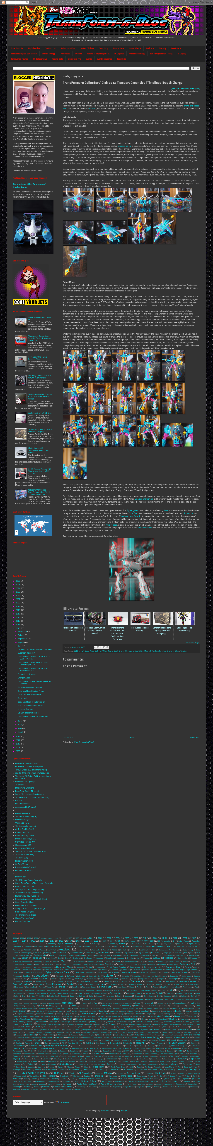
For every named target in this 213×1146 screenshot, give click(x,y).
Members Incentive (159, 651)
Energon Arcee (24, 678)
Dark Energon (102, 972)
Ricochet (103, 1046)
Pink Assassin (63, 1035)
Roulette (159, 1048)
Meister (115, 1019)
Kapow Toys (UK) (22, 832)
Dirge (60, 979)
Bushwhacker (182, 958)
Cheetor (185, 961)
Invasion (116, 1006)
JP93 (75, 1008)
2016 (18, 617)
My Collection (34, 48)
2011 (18, 740)
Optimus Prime (185, 1029)
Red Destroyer (101, 1043)
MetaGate (173, 1019)
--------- (18, 810)
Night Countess (108, 1027)
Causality (150, 961)
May (20, 725)
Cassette (116, 961)
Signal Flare (44, 1056)
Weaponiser (192, 1084)
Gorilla (91, 996)
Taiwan (86, 1067)
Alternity (162, 48)
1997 (63, 938)
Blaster (89, 955)
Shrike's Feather (151, 1053)
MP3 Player (68, 1024)
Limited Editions (87, 48)
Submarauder (131, 1064)
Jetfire (198, 1006)
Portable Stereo (140, 1035)
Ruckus (167, 1048)
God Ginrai (42, 996)
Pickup (51, 1035)
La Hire (74, 1011)
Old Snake (76, 1029)
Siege (26, 1056)
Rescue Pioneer (157, 1043)
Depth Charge (119, 651)
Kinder (157, 1008)
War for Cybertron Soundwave (30, 705)
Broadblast (99, 958)
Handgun (16, 999)
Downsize (124, 979)
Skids (79, 1056)
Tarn (179, 1067)
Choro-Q (194, 961)
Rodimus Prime (92, 1048)
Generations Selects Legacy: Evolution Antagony (40, 430)
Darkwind (154, 972)
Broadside (120, 958)
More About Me (17, 48)
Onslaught (133, 1029)
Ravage (37, 1043)
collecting (173, 964)
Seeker (179, 1051)
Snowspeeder (132, 1059)
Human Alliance (135, 48)
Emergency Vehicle (187, 981)
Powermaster (47, 1037)
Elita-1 (160, 981)
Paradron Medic (153, 1032)
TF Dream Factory (156, 1069)
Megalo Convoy (91, 1019)
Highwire (26, 1003)
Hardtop (48, 999)
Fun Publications (22, 804)
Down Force (103, 979)
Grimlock (128, 996)
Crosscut (94, 970)
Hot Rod (93, 1003)
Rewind (75, 1046)
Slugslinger (58, 1059)
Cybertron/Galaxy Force (57, 972)
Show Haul (22, 698)
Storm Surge (164, 1061)
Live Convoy (118, 1014)
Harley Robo (57, 999)
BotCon (18, 801)
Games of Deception (66, 993)
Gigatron (179, 993)
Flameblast (41, 990)
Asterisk (43, 950)
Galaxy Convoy (18, 993)
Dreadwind (17, 981)
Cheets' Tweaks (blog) (24, 918)
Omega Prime (87, 1029)
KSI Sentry (41, 1011)
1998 (70, 938)
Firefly (148, 987)
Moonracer (196, 1022)
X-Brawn (35, 1089)
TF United (72, 1073)
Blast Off (80, 955)
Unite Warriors (119, 1081)
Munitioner (124, 1024)
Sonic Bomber (156, 1059)
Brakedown (50, 958)
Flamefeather (53, 990)
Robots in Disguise (179, 1046)
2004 (118, 938)
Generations (116, 993)
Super (198, 1064)
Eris (34, 984)
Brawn (67, 958)
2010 (18, 744)
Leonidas (39, 1014)
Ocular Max (56, 1029)
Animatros (69, 946)
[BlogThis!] (98, 647)
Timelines (183, 651)
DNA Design (79, 979)
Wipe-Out (141, 1087)
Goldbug (64, 996)
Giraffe (197, 993)
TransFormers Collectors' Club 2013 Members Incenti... (33, 669)
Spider (42, 1061)
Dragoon (161, 979)
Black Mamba (26, 955)
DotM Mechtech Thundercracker (31, 702)
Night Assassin (82, 1027)
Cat (141, 961)
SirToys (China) (21, 864)
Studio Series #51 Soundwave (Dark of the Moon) (38, 450)
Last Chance (167, 1011)
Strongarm (52, 1064)
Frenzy (116, 990)
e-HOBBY (86, 981)
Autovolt (106, 950)
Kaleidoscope (106, 1008)
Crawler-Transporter (71, 970)
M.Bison (24, 1016)
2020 (18, 603)
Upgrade (175, 1081)
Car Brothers (79, 961)
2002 (100, 938)
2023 (18, 592)
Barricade (144, 950)
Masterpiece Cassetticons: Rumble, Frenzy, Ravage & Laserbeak (39, 338)
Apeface (108, 946)
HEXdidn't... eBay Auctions (26, 763)
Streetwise (41, 1064)
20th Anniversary (129, 941)
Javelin (181, 1006)
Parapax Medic (175, 1032)
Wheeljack (46, 1087)
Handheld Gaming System (32, 999)
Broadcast (110, 958)
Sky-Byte (118, 1056)
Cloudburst (134, 964)
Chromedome (18, 964)
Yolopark (44, 1089)
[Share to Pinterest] (107, 647)
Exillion (122, 984)
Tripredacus (146, 1079)
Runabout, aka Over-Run (131, 516)
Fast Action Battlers (89, 987)
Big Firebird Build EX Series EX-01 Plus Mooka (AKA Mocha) (40, 396)
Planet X (108, 1035)
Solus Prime (144, 1059)
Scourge (117, 1051)
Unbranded (66, 1081)
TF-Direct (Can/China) (24, 855)
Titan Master (113, 1076)
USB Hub (187, 1081)
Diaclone (197, 976)
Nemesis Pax (174, 1024)
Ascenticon (17, 950)
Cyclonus (90, 972)
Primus (167, 1037)
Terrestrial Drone (50, 1069)
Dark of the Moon (128, 972)
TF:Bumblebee (85, 1073)
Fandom (42, 987)
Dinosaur (43, 979)
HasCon (102, 999)
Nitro (173, 1027)
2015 (18, 621)
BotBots (16, 958)
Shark (66, 1053)
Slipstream (47, 1059)
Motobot (18, 1024)
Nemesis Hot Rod (160, 1024)
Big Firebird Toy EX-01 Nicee (40, 413)
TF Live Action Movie (31, 1072)
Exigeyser (113, 984)
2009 (18, 747)
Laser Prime (133, 1011)
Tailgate (77, 1067)
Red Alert (89, 1043)
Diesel (17, 979)
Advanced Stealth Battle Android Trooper (30, 944)
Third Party (103, 48)
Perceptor (18, 1035)
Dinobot (33, 979)
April (20, 728)
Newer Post (68, 738)
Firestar (155, 987)
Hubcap (160, 1003)
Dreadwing (28, 981)
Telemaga (16, 1069)
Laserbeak (145, 1011)
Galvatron (30, 993)
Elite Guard (170, 981)
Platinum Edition (120, 1035)
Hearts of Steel (137, 999)
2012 (18, 736)
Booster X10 (193, 955)
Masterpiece (118, 48)
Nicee (72, 1027)
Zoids (69, 1089)
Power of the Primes (191, 1035)
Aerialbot (51, 944)
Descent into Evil (151, 976)
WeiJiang (16, 1087)
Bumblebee (168, 958)
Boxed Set (37, 958)
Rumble (176, 1048)
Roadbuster (140, 1046)
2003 (109, 938)
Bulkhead (156, 958)
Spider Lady (52, 1061)
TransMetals (112, 1079)
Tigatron (87, 1076)
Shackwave (17, 1053)
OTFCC (21, 1032)
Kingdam (166, 1008)
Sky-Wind (127, 1056)
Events (89, 59)
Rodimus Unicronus (109, 1048)
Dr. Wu (133, 979)
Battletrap (47, 953)
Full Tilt (125, 990)
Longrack (169, 1014)
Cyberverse (79, 972)
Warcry (150, 1084)
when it (111, 525)
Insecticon (83, 1006)
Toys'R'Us (17, 1079)
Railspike (126, 1040)
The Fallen (120, 1073)
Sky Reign (108, 1056)
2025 (18, 585)
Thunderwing (64, 1076)
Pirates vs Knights (87, 1035)
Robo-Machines (163, 1046)
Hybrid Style (32, 1006)
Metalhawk (184, 1019)
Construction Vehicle (152, 967)
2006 (136, 938)
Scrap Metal (138, 1051)
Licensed (49, 1014)
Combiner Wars (64, 967)
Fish (196, 987)
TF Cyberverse (142, 1069)
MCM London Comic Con (42, 1019)
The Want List (50, 48)
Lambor (83, 1011)
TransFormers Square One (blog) (29, 893)
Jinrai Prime (60, 1008)
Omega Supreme (101, 1029)
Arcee (125, 946)
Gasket (79, 993)
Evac (41, 984)
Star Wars (92, 1061)
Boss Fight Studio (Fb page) (27, 791)
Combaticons (17, 967)
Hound (137, 1003)
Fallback (158, 984)
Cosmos (16, 970)
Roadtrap (151, 1046)
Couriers (38, 970)
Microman (30, 1022)
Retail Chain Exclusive (176, 1043)
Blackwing (63, 955)
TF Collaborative (40, 59)
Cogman (152, 964)
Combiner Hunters (46, 967)
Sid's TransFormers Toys (168, 1053)
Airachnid (103, 944)
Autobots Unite (83, 950)
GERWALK (149, 993)
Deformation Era (94, 976)
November (22, 632)
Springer (72, 1061)
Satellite (54, 1051)
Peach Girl (196, 1032)
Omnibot (114, 1029)
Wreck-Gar (194, 1087)
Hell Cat (181, 999)
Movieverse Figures (19, 59)
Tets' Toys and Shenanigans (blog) (29, 889)
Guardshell (167, 996)
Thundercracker (49, 1076)
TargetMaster (169, 1067)
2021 (18, 599)
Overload (86, 1032)
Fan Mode (19, 987)
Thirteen (174, 1073)
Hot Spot (128, 1003)
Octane (35, 1029)
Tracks (26, 1079)
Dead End (26, 976)
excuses (101, 984)
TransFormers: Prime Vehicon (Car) (33, 716)
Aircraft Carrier (137, 944)
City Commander (74, 964)
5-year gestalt (133, 510)
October (21, 635)
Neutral (37, 1027)
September (23, 639)
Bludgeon (134, 955)
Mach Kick (44, 1016)
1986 (36, 938)
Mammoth (126, 1016)
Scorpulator (107, 1051)
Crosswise (136, 970)
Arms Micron (192, 946)
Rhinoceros (85, 1046)
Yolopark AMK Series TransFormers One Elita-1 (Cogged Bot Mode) (39, 492)
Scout (126, 1051)
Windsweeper (104, 1087)
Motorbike (29, 1024)
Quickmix (95, 1040)
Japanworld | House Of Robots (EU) (30, 851)
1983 (15, 938)
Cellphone (161, 961)
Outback (30, 1032)
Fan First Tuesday (193, 984)
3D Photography (164, 941)
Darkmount (144, 972)
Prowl (37, 1040)
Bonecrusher (181, 955)
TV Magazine (184, 1079)
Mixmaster (139, 1022)
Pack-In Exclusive (127, 1032)
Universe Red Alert (26, 709)
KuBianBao (52, 1011)
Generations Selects (134, 993)
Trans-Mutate (82, 1079)
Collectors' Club (68, 48)
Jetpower (42, 1008)
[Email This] (95, 647)
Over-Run (39, 1032)
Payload (187, 1032)
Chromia (29, 964)
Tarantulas (157, 1067)
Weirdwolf (26, 1087)
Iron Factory (126, 1006)
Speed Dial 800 (22, 1061)
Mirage (130, 1022)
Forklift (99, 990)
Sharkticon (75, 1053)
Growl (159, 996)
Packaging (140, 1032)
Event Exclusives (104, 59)
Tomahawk (141, 1076)
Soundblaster (169, 1059)
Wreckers (26, 1089)
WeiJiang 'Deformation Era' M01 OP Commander (39, 377)
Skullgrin (88, 1056)
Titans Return (126, 1076)
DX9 (77, 981)
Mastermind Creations (24, 788)
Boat (159, 955)
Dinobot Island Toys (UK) (25, 839)
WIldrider (56, 1087)
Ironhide (137, 1006)
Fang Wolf (51, 987)
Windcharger (81, 1087)
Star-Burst (102, 1061)
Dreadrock (185, 979)
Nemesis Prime (188, 1024)
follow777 (105, 1111)
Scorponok (96, 1051)
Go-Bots (32, 996)
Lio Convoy (106, 1014)
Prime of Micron (131, 1037)
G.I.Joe (162, 990)
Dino (24, 979)
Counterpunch (27, 970)
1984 (22, 938)
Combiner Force (31, 967)
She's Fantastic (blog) (24, 902)
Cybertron (17, 972)
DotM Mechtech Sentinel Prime (31, 691)
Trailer (63, 1078)
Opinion (155, 1029)
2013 (76, 651)
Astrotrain (52, 950)
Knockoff (22, 1011)
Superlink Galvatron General (30, 687)
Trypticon (166, 1079)
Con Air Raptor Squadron (116, 967)
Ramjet (153, 1040)
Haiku (176, 996)
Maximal (147, 651)
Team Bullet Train (190, 1067)
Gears (87, 993)
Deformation (81, 976)
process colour (124, 146)
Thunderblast (34, 1076)
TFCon (98, 1073)
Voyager (67, 1084)
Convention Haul (173, 967)
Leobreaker (29, 1014)
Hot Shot (118, 1003)
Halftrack (194, 996)
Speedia (34, 1061)
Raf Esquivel (105, 1040)
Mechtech (58, 1019)
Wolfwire (157, 1087)
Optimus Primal (170, 1029)
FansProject (63, 987)
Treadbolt (123, 1079)
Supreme (41, 1067)
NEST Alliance (26, 1027)
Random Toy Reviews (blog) (27, 896)
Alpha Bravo (181, 944)
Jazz (189, 1006)
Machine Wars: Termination (85, 1016)
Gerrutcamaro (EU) (23, 845)
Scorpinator (74, 1051)
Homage (128, 651)
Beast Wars (176, 48)
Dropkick (60, 981)
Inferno (66, 1006)
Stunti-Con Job (98, 1064)
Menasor (152, 1019)
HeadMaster (122, 999)
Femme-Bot (105, 986)
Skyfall (153, 1056)
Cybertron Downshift (26, 653)
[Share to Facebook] (104, 647)
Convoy (188, 967)
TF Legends (119, 53)
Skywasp (28, 1059)
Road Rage (129, 1046)
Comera (80, 967)
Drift (51, 981)
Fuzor (155, 990)
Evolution (80, 984)
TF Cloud (101, 1069)
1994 (43, 938)
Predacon (59, 1037)
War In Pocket (132, 1084)
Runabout (194, 1048)
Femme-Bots (57, 59)
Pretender (86, 1037)
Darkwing (164, 972)
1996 (56, 938)
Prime (107, 1037)
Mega (69, 1019)
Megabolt (79, 1019)
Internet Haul (94, 1006)
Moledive (179, 1022)
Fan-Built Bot (31, 987)
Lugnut (15, 1016)
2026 (18, 581)
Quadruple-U (64, 1040)
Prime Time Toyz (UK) (24, 835)
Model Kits (121, 59)
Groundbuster (149, 996)
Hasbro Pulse (89, 999)
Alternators (17, 946)
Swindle (60, 1067)
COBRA (143, 964)
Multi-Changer (110, 1024)
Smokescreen (111, 1059)
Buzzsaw (193, 958)
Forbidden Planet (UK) (24, 871)
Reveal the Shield (35, 1046)
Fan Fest (167, 984)
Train (72, 1079)
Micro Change (18, 1022)
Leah (188, 1011)
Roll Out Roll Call (125, 1048)
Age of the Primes (82, 944)
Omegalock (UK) (22, 823)
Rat (191, 1040)
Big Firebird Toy (130, 953)
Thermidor (148, 1073)
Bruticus (146, 958)
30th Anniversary (146, 941)
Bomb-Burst (169, 955)
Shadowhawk (56, 1053)
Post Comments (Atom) (84, 742)
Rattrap (27, 1043)
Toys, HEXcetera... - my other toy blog (31, 770)
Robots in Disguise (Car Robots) (24, 53)
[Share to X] (101, 647)
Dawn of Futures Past (179, 972)
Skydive (145, 1056)
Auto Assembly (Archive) (25, 807)
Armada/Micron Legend (162, 946)
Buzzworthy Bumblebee (21, 961)
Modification (168, 1022)
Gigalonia (169, 993)
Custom (168, 970)
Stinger (144, 1061)
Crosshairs (114, 970)
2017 (18, 614)
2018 (18, 610)
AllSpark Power (168, 944)
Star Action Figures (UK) (25, 842)
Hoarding (35, 1003)
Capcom (55, 961)
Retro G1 (194, 1043)
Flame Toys (30, 990)
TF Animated (65, 53)
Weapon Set (180, 1084)
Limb (75, 1014)
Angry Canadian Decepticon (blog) (30, 908)
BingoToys (167, 953)
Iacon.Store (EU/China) (25, 848)
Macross (101, 1016)
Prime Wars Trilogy (137, 53)
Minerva (110, 1022)
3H (174, 941)
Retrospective (19, 1046)
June (20, 721)
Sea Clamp (160, 1051)
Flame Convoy (18, 990)
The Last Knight (133, 1073)
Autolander (96, 950)
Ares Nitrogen (137, 946)
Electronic (135, 981)
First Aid (164, 987)
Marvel (145, 1016)
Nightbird (142, 1027)
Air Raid (95, 944)
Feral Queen (121, 987)
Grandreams (109, 996)
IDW (41, 1006)
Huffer (169, 1003)
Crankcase (48, 970)
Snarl (122, 1059)
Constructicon (135, 967)
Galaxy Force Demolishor (28, 713)
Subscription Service (170, 1064)
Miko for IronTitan (81, 1022)
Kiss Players (188, 1008)
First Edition (175, 987)
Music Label (135, 1024)
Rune (26, 1051)
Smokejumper (99, 1059)
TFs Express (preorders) (25, 826)
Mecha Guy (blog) (22, 921)
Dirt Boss (68, 979)
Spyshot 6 (82, 1061)
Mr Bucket (79, 1024)
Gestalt (159, 993)
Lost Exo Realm (192, 1014)
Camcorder (37, 961)
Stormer (174, 1061)
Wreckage (16, 1089)
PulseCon (46, 1040)
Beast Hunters (60, 953)
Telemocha (27, 1069)
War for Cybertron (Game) (87, 1084)
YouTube (53, 1089)
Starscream (144, 499)
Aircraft (81, 651)
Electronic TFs (74, 59)
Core (196, 967)
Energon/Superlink (21, 984)
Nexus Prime (62, 1027)
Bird (185, 953)
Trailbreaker (43, 1079)
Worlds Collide (182, 1087)
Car (63, 961)
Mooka (187, 1022)
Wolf (148, 1087)
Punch (55, 1040)
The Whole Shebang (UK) (26, 816)
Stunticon (111, 1064)
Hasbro (70, 999)
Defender (60, 976)
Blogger (125, 955)
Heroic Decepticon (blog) (25, 905)
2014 (18, 625)
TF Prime (78, 53)
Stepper (125, 1061)
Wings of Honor (129, 1087)
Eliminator (150, 981)
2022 (18, 596)
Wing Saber (116, 1087)
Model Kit (157, 1022)
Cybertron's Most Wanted (33, 972)
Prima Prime (98, 1037)
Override (104, 1032)
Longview (179, 1014)
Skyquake (174, 1056)
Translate (65, 1102)
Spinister (63, 1061)
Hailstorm (184, 996)
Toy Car (159, 1076)
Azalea (114, 950)
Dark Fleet (114, 972)
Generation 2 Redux (99, 993)
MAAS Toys (34, 1016)
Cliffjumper (122, 964)
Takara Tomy (98, 1067)
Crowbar (146, 970)
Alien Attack (149, 944)
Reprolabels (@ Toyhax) (25, 867)
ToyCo (195, 1076)
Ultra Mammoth (53, 1081)
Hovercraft (148, 1003)
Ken (142, 1008)
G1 (170, 990)
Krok (32, 1011)
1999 (77, 938)
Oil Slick (66, 1029)
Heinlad (159, 999)
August (21, 642)
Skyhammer (163, 1056)
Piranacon (74, 1035)
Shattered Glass (173, 651)
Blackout (53, 955)
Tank (130, 1067)
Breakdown (88, 958)
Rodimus (65, 1048)
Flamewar (64, 990)
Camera (46, 961)
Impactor (58, 1006)
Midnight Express (66, 1022)
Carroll (99, 961)
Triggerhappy (135, 1079)
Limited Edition (138, 651)
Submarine (142, 1064)
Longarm (160, 1014)
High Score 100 (192, 999)
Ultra (30, 1081)
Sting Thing (135, 1061)
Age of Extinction (65, 944)
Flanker (73, 990)
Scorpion (84, 1051)
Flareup (81, 990)
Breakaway (77, 958)
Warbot (142, 1084)
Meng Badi (162, 1019)
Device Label (186, 976)
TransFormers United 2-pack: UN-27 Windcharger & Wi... (33, 663)
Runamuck (188, 513)
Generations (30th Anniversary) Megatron (35, 649)
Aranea (116, 946)
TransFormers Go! (97, 1079)
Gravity (119, 996)
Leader (178, 1011)
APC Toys (98, 946)
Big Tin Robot (143, 953)
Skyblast (137, 1056)
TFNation (108, 1073)
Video (50, 1084)
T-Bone (69, 1067)
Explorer (149, 984)
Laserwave (156, 1011)
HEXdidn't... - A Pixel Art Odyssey (29, 767)
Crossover (125, 970)
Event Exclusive (53, 984)
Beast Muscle (91, 953)
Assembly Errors (30, 950)
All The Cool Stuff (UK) (24, 829)
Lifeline (59, 1014)
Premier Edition (74, 1037)
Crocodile (84, 970)
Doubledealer (91, 979)
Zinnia (62, 1089)
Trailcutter (54, 1079)
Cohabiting (162, 964)
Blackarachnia (40, 955)
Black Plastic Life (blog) (25, 912)
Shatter (85, 1053)
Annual (78, 946)
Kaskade (117, 1008)
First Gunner (187, 987)
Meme (143, 1019)
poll (130, 1035)
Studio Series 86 (84, 1064)
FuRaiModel (145, 990)
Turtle (174, 1079)
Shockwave (125, 1053)
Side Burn (133, 513)
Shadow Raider (29, 1053)
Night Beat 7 (94, 1027)
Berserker (118, 953)
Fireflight (140, 987)
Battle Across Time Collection (169, 950)
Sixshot (72, 1056)
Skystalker (184, 1056)
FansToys (75, 987)
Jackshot (173, 1006)
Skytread (194, 1056)
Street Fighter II (29, 1064)
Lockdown (139, 1014)
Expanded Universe (135, 984)
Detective (163, 976)
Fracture (108, 990)
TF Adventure (74, 1069)
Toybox (187, 1076)
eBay (116, 981)
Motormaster (41, 1024)
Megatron (104, 1019)
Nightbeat (132, 1027)
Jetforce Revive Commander (26, 1008)
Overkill (77, 1032)
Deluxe (110, 651)
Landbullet (92, 1011)
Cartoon (107, 961)
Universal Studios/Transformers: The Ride (142, 1081)
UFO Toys (22, 1081)
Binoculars (178, 953)
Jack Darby (155, 1006)
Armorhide (180, 946)
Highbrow (16, 1003)
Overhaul (69, 1032)
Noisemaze (17, 1029)
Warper (158, 1084)
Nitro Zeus (194, 1027)
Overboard (49, 1032)
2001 (91, 938)
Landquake (114, 1011)
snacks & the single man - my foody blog (32, 773)
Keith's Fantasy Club (130, 1008)
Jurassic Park (84, 1008)
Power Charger (155, 1035)
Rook (143, 1048)
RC (63, 1043)
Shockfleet (113, 1053)
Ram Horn (136, 1040)
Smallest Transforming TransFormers (78, 1059)
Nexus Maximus (49, 1027)
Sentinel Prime (192, 1051)
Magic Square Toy (113, 1016)
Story (182, 1061)
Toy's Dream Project (173, 1076)
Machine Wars (68, 1016)
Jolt (68, 1008)
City (63, 964)
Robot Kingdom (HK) (24, 861)
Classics (109, 964)
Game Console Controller (46, 993)
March (21, 732)
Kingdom (176, 1008)
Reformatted (115, 1043)
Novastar (27, 1029)
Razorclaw (55, 1043)
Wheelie (36, 1087)
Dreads (194, 979)
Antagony (87, 946)
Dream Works (41, 981)
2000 (84, 938)
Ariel (147, 946)
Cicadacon (48, 964)
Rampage (162, 1040)
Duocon (69, 981)
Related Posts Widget (192, 643)
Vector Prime (24, 1084)
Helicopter (169, 999)
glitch (17, 996)
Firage (131, 987)
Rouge (150, 1048)
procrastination (180, 1037)
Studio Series (66, 1064)
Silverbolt (54, 1056)
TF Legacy (181, 53)
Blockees (116, 955)
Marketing (136, 1016)
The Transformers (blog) (25, 915)
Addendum (196, 941)
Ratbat (197, 1040)
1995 (50, 938)
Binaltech (150, 48)
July (20, 646)
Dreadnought (173, 979)
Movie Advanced (55, 1024)
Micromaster (41, 1022)
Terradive (37, 1069)
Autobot (64, 949)
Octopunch (45, 1029)
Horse (85, 1003)
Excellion (90, 984)
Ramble (145, 1040)
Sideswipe (193, 1053)
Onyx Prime (144, 1029)
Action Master (183, 941)
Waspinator (168, 1084)
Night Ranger (121, 1027)
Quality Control (77, 1040)
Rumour (185, 1048)
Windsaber (93, 1087)
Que (87, 1040)
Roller (137, 1048)
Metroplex (194, 1019)
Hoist (44, 1003)
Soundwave (182, 1059)
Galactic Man (193, 990)
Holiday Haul (54, 1003)
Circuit (57, 964)
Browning (130, 958)
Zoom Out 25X (79, 1089)
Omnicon (122, 1029)
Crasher (58, 970)
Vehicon (42, 1084)
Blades (71, 955)
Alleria (158, 944)
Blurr (153, 955)
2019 (18, 606)
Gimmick (188, 993)
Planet (99, 1035)
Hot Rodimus (107, 1003)
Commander (99, 967)
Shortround (138, 1053)
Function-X (134, 990)
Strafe (189, 1061)
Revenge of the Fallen (56, 1045)
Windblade (68, 1087)
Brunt (138, 958)
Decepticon (41, 975)
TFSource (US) (21, 858)
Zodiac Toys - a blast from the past (29, 794)
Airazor (92, 108)
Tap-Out (148, 1067)
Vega (34, 1084)
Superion (31, 1067)
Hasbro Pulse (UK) (23, 813)
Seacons (170, 1051)
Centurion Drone (173, 961)
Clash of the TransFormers (92, 964)
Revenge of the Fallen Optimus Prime (37, 358)
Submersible (153, 1064)
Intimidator (106, 1006)
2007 (145, 938)
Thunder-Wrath (20, 1076)
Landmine (103, 1011)
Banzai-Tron (133, 950)
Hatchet (111, 999)
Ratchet (19, 1043)
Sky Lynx (97, 1056)
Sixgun (63, 1056)
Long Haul (150, 1014)
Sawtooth (63, 1051)
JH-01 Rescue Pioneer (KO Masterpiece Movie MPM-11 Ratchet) (40, 471)
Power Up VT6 (22, 1037)
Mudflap (89, 1024)
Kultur (61, 1011)
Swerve (51, 1067)
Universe (163, 1081)
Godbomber (53, 996)
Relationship (128, 1043)
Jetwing (50, 1008)
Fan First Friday (178, 984)
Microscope (53, 1022)
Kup (67, 1011)
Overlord (95, 1032)
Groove (138, 996)
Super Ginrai (20, 1067)
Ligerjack (68, 1014)
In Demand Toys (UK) (24, 820)
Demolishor (126, 976)
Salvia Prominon (42, 1051)
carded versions (145, 528)
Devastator (174, 976)
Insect (74, 1006)
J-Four (145, 1006)
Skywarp (16, 1059)
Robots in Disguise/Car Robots (44, 1048)
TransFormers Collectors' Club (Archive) (32, 797)
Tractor (33, 1079)
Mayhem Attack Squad (21, 1019)
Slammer (37, 1059)
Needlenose (147, 1024)
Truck (156, 1078)
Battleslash (37, 953)
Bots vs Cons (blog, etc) (25, 886)
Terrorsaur (62, 1069)
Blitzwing (107, 955)
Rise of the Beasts (115, 1046)
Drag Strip (143, 979)
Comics (89, 967)
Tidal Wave (77, 1076)
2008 (18, 751)
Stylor (121, 1064)
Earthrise (107, 981)
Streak (17, 1064)
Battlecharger (26, 953)
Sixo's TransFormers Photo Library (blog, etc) (34, 883)
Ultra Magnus (40, 1081)
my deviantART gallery (24, 782)
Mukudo (98, 1024)
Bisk (191, 953)
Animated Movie (53, 946)
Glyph (24, 996)
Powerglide (35, 1037)
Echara (124, 981)
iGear (49, 1006)
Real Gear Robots (75, 1043)
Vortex (58, 1084)
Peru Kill (42, 1035)
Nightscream (153, 1027)
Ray (46, 1043)
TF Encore (170, 1069)
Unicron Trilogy (48, 53)
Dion (166, 510)
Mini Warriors (120, 1022)
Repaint (140, 1043)
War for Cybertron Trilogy (161, 53)
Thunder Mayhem (193, 1073)
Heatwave (149, 999)
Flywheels (90, 990)
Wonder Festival (168, 1087)
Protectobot (27, 1040)
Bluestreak (145, 955)
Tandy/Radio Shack (118, 1067)
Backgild (123, 950)
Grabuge (99, 996)
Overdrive (59, 1032)
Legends (196, 1011)
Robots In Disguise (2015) (98, 53)
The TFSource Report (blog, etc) (28, 880)
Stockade (153, 1061)
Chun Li (38, 964)
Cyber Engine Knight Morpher (185, 970)
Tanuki (139, 1067)
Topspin (150, 1076)
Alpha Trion (193, 944)
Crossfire (103, 970)
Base (154, 950)
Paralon (164, 1032)
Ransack (172, 1040)
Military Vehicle (96, 1022)
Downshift (114, 979)
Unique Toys (106, 1081)
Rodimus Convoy (78, 1048)
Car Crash (90, 961)
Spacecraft (195, 1059)
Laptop (123, 1011)
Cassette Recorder (130, 961)
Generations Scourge (27, 674)
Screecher (149, 1051)
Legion (19, 1014)
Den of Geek (20, 877)
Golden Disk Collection (78, 996)
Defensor (70, 976)
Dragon (152, 979)
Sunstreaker (187, 1064)
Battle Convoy (188, 950)
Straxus (197, 1061)
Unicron (75, 1081)
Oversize (113, 1032)
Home (132, 738)
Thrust (182, 1073)
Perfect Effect (30, 1035)
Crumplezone (157, 970)
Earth (96, 981)
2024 (18, 588)
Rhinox (94, 1046)
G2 (182, 990)
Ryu (32, 1051)
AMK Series (38, 946)
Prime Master (117, 1037)
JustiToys (95, 1008)
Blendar (98, 955)
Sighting (34, 1056)
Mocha (148, 1022)
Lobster (129, 1014)
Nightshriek (165, 1027)
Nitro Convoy (182, 1027)
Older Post (194, 738)
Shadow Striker (43, 1053)
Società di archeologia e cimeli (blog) (31, 899)
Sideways (16, 1056)
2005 (127, 938)
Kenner (149, 1008)
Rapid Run (183, 1040)
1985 (29, 938)
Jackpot (164, 1006)
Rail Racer (116, 1040)
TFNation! (19, 785)
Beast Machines (76, 953)
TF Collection (128, 1069)
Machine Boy (55, 1016)
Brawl (60, 958)
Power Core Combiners (171, 1035)
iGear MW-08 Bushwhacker (29, 695)
